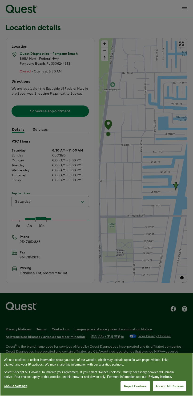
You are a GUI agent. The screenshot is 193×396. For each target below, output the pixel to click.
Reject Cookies (135, 386)
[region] (96, 374)
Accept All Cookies (170, 386)
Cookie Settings (15, 386)
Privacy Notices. (160, 377)
